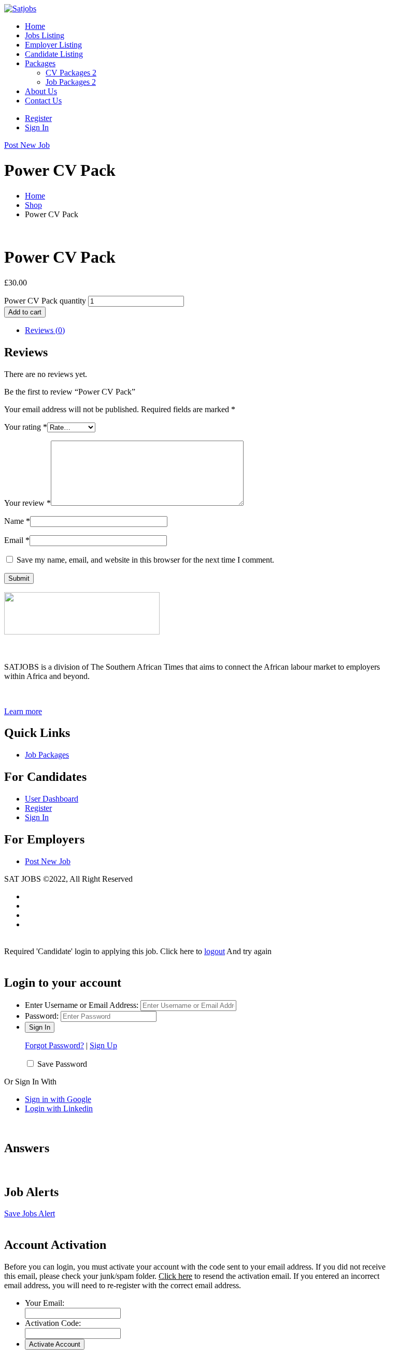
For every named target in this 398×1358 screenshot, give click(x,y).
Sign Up (103, 1045)
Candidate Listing (54, 54)
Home (35, 26)
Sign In (37, 127)
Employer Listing (53, 44)
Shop (33, 205)
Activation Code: (53, 1323)
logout (214, 951)
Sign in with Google (58, 1099)
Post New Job (47, 861)
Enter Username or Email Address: (81, 1005)
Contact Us (43, 100)
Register (38, 118)
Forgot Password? (54, 1045)
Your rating (25, 427)
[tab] (209, 330)
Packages (40, 63)
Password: (42, 1016)
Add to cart (24, 312)
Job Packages (47, 754)
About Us (41, 91)
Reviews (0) (45, 330)
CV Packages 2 (71, 72)
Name (17, 521)
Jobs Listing (44, 35)
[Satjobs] (20, 8)
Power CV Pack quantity (45, 300)
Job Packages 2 (71, 82)
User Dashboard (51, 798)
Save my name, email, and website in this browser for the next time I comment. (145, 559)
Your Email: (44, 1303)
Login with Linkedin (59, 1108)
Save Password (62, 1064)
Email (17, 540)
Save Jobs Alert (29, 1213)
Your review (27, 503)
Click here (175, 1276)
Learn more (23, 711)
